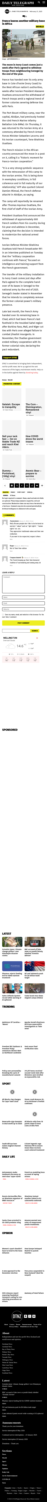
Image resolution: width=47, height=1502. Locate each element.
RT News (12, 495)
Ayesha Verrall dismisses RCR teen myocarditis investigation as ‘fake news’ (35, 1025)
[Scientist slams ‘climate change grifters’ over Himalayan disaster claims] (12, 942)
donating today (32, 373)
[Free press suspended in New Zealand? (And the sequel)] (35, 1263)
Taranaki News (6, 1357)
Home (4, 380)
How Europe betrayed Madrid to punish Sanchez (33, 1251)
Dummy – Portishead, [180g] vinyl (8, 473)
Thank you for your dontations (12, 1426)
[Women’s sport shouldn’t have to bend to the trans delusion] (12, 1241)
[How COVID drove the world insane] (35, 426)
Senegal (29, 492)
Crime (14, 1488)
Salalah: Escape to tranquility (11, 406)
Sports (26, 1488)
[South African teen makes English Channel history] (12, 1136)
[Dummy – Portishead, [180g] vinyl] (11, 461)
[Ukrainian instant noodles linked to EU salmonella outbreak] (35, 1189)
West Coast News (7, 1365)
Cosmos (26, 1493)
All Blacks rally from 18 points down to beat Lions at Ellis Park (34, 1124)
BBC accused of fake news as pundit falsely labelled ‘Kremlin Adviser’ (34, 952)
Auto (15, 1493)
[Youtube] (33, 1316)
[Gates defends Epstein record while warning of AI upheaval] (12, 988)
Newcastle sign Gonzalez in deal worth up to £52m (12, 1123)
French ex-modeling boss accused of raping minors (35, 1174)
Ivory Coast (21, 492)
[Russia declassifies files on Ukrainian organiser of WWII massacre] (12, 1189)
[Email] (27, 485)
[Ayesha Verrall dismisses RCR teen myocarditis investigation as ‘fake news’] (35, 1015)
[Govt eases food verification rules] (35, 1039)
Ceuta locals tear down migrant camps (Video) (34, 997)
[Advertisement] (23, 695)
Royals (33, 1493)
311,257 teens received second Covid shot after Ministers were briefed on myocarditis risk (34, 1074)
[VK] (37, 485)
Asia (20, 1493)
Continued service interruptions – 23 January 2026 (19, 1435)
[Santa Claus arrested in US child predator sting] (12, 1213)
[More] (42, 485)
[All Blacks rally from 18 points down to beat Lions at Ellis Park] (35, 1114)
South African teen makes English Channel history (11, 1146)
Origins (32, 1488)
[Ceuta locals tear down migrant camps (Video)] (35, 988)
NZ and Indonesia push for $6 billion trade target (34, 976)
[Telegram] (12, 485)
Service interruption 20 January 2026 (15, 1439)
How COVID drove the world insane (34, 438)
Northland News (7, 1344)
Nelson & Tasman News (9, 1362)
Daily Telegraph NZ (20, 11)
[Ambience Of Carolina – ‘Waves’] (12, 1015)
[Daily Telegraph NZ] (7, 11)
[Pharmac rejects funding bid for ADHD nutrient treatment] (12, 966)
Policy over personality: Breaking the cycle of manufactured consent (11, 1073)
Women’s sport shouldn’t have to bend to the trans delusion (12, 1251)
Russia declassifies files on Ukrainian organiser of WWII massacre (12, 1198)
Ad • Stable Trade (7, 450)
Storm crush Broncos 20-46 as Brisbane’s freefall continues (34, 1101)
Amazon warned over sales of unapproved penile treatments (33, 1222)
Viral (4, 1179)
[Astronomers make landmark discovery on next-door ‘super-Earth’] (12, 1165)
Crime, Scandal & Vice (31, 1179)
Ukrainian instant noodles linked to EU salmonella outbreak (33, 1198)
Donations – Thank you (10, 1443)
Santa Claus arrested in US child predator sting (11, 1221)
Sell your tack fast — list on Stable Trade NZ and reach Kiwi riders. (11, 441)
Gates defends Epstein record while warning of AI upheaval (11, 998)
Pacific (20, 1488)
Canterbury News (7, 1368)
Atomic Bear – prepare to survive (33, 473)
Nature (39, 1488)
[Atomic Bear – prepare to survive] (35, 461)
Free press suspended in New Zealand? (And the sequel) (34, 1273)
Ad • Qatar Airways (8, 410)
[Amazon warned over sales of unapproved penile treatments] (35, 1213)
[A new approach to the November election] (12, 1263)
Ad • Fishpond (30, 415)
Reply (11, 539)
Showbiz (32, 1491)
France (13, 492)
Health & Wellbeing (31, 1203)
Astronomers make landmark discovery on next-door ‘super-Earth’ (11, 1174)
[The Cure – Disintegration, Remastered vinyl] (35, 395)
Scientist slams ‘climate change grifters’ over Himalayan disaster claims (12, 952)
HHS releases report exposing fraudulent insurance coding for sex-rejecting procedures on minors (12, 1297)
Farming (14, 1491)
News (4, 1403)
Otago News (6, 1370)
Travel (39, 1491)
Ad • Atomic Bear (31, 479)
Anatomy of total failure (34, 1293)
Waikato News (6, 1352)
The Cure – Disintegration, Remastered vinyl (34, 408)
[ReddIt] (32, 485)
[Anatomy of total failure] (35, 1286)
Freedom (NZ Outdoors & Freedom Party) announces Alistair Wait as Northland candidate (12, 1049)
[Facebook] (22, 485)
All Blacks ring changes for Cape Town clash (11, 1100)
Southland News (7, 1373)
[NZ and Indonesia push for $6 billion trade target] (35, 966)
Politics (7, 1491)
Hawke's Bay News (8, 1354)
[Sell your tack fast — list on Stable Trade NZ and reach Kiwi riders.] (11, 426)
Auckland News (7, 1347)
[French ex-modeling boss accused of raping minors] (35, 1165)
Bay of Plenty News (8, 1349)
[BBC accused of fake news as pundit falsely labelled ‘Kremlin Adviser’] (35, 942)
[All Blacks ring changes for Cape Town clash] (12, 1092)
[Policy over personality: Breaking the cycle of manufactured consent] (12, 1063)
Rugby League (22, 1491)
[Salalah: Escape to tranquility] (11, 395)
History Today (7, 1203)
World (40, 26)
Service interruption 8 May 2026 (13, 1430)
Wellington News (7, 1360)
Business (9, 1493)
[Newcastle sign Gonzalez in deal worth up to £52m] (12, 1114)
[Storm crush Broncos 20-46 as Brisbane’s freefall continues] (35, 1092)
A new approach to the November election (11, 1272)
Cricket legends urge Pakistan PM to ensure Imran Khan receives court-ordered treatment (34, 1147)
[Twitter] (17, 485)
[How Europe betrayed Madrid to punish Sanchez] (35, 1241)
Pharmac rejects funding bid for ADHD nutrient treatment (12, 976)
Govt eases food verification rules (31, 1047)
